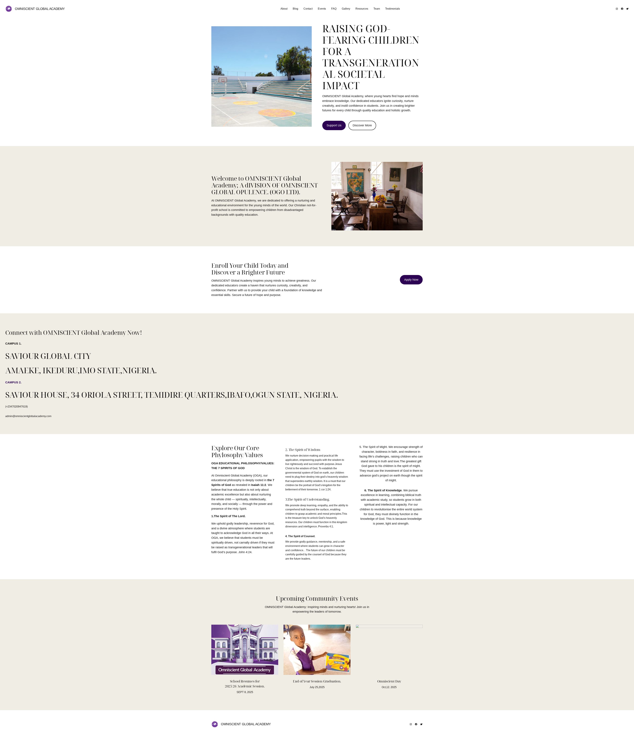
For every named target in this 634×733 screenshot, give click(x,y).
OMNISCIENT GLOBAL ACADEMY (40, 9)
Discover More (362, 125)
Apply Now (411, 279)
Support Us (334, 125)
